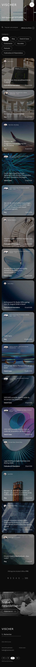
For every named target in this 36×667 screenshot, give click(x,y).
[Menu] (31, 4)
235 (26, 578)
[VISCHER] (9, 5)
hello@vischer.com (8, 650)
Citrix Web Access (6, 641)
